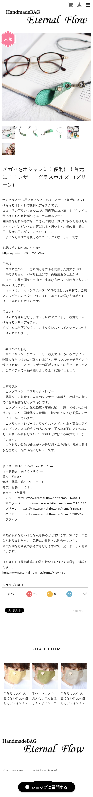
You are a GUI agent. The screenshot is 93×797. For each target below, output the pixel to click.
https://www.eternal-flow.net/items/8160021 (49, 498)
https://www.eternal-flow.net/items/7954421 (33, 572)
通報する (78, 610)
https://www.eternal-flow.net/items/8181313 (55, 503)
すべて (12, 594)
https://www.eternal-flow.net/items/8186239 (52, 508)
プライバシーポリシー (12, 770)
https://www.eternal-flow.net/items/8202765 (52, 514)
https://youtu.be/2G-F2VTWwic (24, 253)
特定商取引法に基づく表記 (45, 770)
